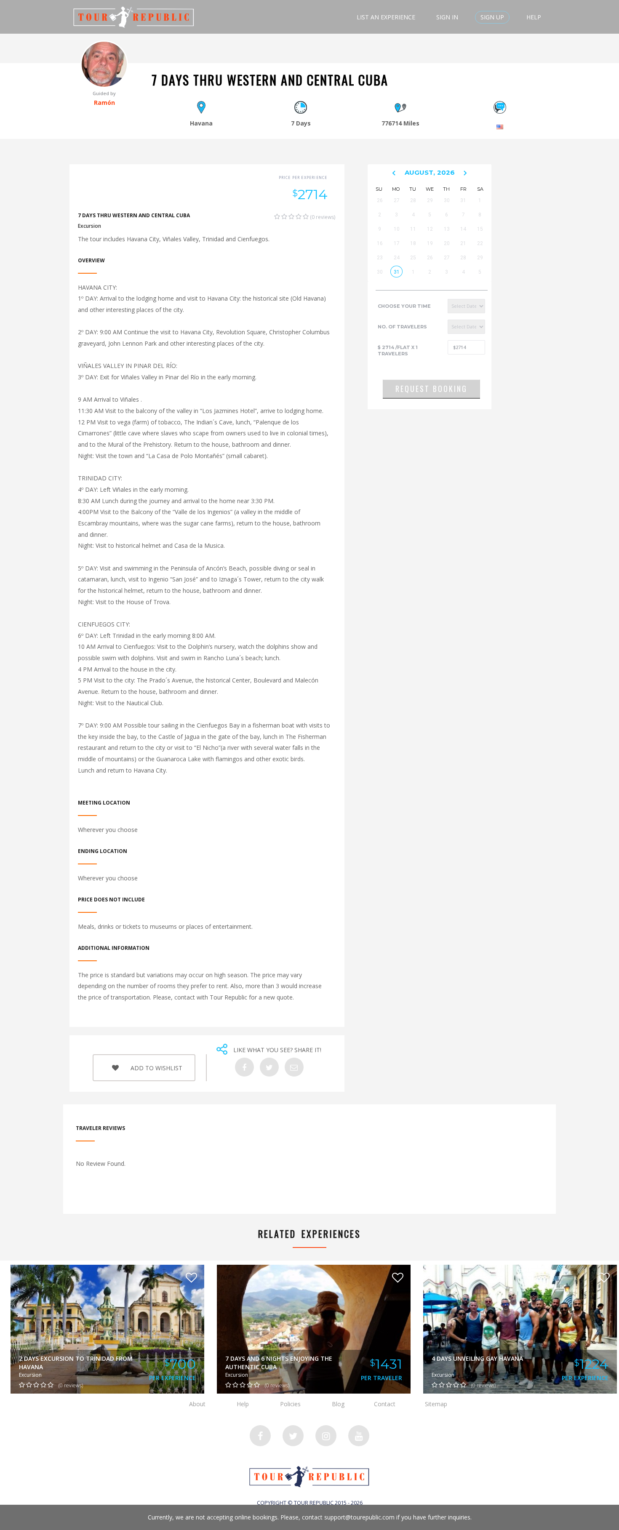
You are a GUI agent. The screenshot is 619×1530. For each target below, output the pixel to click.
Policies (290, 1404)
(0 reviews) (322, 217)
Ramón (104, 103)
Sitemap (436, 1404)
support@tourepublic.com (359, 1517)
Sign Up (492, 17)
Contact (384, 1404)
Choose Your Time (404, 306)
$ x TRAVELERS (398, 350)
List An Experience (386, 17)
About (197, 1404)
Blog (338, 1404)
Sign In (447, 17)
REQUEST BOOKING (431, 388)
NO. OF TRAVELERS (402, 327)
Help (533, 17)
